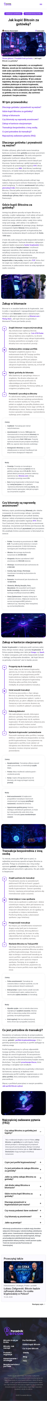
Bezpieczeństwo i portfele (11, 1365)
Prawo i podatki (30, 1285)
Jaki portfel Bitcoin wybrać (12, 1086)
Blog (25, 1356)
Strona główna (7, 58)
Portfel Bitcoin (29, 1340)
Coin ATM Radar (37, 333)
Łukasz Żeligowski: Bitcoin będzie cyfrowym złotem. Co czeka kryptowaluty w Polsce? (22, 1291)
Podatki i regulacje (7, 1353)
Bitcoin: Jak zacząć (8, 1347)
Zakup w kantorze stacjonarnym (17, 123)
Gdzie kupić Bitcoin (31, 1344)
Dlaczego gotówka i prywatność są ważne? (21, 107)
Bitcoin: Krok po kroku (10, 1341)
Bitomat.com (23, 476)
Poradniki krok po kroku (24, 58)
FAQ (25, 1361)
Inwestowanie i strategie (14, 1285)
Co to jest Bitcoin (30, 1348)
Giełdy (26, 1352)
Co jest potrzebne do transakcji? (17, 131)
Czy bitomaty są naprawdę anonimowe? (20, 119)
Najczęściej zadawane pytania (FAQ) (19, 136)
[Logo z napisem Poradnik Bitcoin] (7, 4)
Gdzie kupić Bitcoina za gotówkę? (17, 111)
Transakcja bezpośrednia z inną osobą (19, 127)
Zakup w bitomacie (11, 115)
